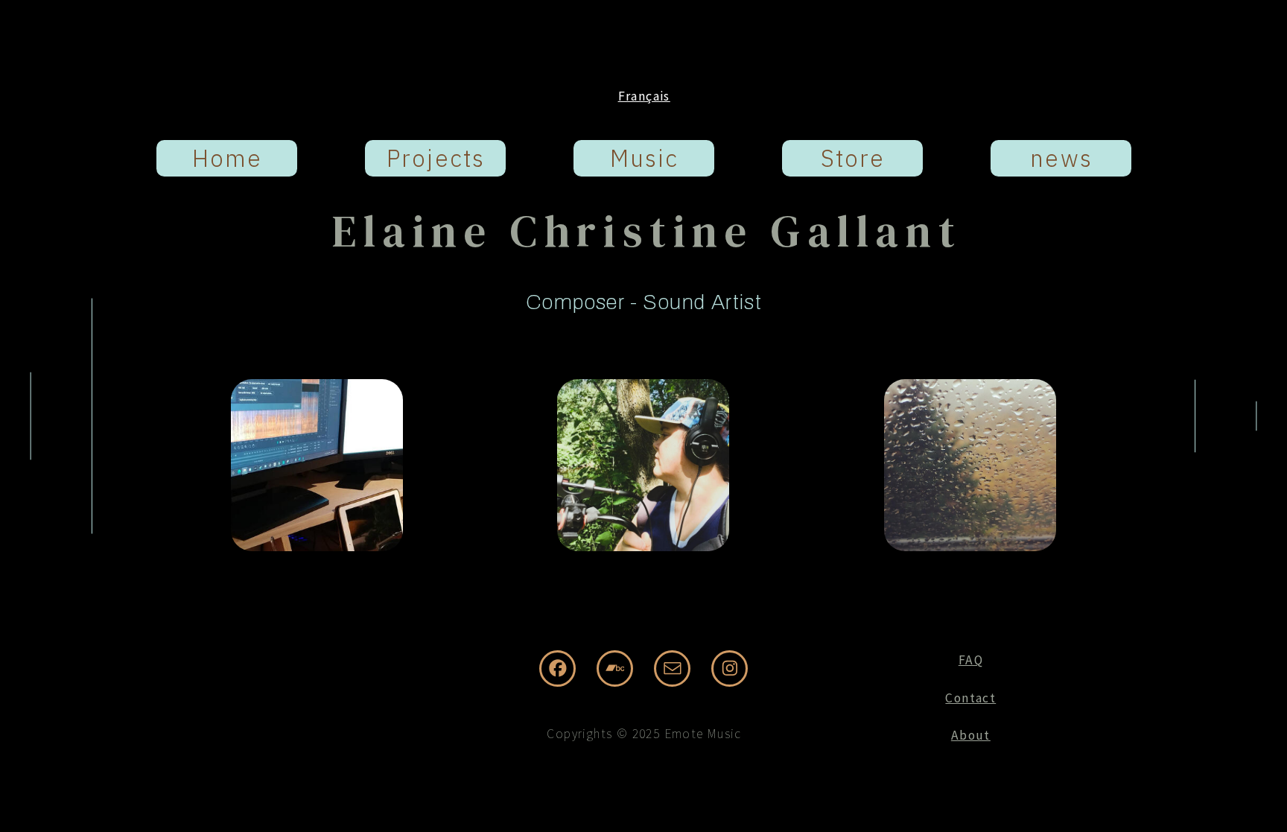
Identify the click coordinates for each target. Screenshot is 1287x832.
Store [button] (853, 158)
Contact (970, 698)
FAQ (971, 660)
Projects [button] (436, 158)
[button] (557, 668)
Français (644, 96)
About (971, 735)
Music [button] (644, 158)
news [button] (1061, 158)
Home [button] (227, 158)
